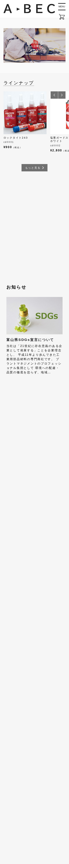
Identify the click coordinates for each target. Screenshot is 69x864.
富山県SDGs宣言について (30, 340)
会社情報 (12, 771)
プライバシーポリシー (22, 813)
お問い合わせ (15, 796)
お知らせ (12, 788)
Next (62, 95)
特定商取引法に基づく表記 (26, 805)
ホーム (10, 762)
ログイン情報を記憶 (26, 443)
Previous (54, 95)
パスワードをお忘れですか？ (33, 470)
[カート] (62, 17)
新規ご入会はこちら (33, 479)
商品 (8, 779)
